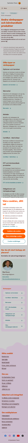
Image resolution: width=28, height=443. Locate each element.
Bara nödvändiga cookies (14, 236)
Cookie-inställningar (14, 241)
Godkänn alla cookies (14, 231)
